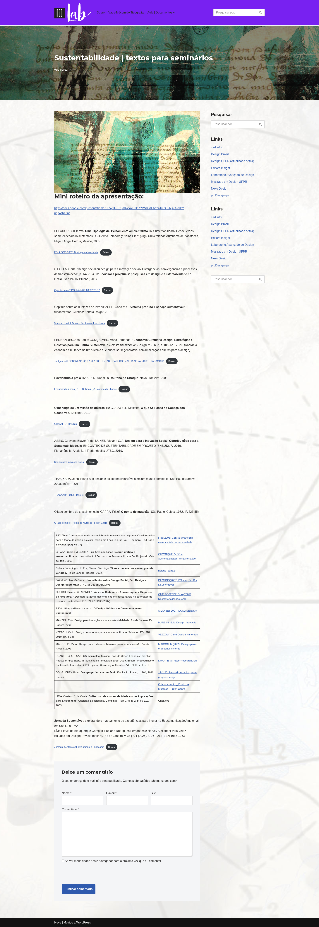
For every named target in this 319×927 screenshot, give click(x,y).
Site (153, 793)
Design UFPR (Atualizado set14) (232, 161)
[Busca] (260, 12)
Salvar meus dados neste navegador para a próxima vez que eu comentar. (113, 861)
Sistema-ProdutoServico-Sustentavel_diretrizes (79, 323)
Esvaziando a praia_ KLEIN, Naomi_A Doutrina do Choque (85, 389)
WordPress (83, 922)
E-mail (111, 793)
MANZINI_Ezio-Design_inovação (177, 622)
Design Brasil (220, 154)
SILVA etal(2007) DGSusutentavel (177, 610)
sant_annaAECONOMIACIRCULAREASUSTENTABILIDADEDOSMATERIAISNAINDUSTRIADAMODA (109, 361)
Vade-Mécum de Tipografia (126, 12)
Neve (57, 922)
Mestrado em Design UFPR (229, 181)
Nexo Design (219, 188)
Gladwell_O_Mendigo (65, 424)
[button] (260, 12)
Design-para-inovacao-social (69, 462)
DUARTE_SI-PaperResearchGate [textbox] (178, 660)
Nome (66, 793)
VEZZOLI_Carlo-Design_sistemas (178, 634)
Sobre (101, 12)
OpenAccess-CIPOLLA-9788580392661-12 (77, 290)
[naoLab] (72, 12)
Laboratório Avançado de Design (232, 174)
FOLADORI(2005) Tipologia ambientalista (76, 252)
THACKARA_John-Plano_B (69, 495)
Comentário (70, 809)
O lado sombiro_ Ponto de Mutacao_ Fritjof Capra (80, 522)
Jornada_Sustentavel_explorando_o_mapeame (79, 747)
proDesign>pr (220, 195)
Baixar (105, 252)
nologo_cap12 (166, 570)
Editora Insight (220, 168)
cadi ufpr (216, 147)
